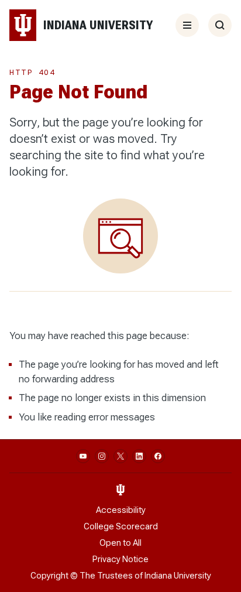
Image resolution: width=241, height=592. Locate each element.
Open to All (120, 542)
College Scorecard (121, 526)
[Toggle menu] (187, 25)
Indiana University (177, 575)
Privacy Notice (120, 559)
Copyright (49, 575)
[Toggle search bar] (220, 25)
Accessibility (121, 510)
